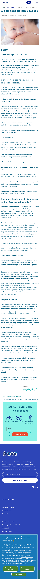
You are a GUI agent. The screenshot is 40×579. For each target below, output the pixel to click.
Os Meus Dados (7, 531)
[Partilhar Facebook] (25, 389)
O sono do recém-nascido (13, 399)
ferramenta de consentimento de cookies (18, 561)
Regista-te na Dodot (8, 507)
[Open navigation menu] (37, 2)
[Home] (5, 2)
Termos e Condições (8, 522)
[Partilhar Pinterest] (37, 389)
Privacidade (5, 528)
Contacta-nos (6, 511)
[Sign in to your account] (33, 2)
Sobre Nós (5, 514)
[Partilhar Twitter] (29, 389)
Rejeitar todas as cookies (27, 568)
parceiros (32, 544)
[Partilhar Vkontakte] (33, 389)
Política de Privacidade (27, 557)
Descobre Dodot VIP (8, 500)
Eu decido (18, 574)
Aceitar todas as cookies (10, 568)
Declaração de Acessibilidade (11, 525)
